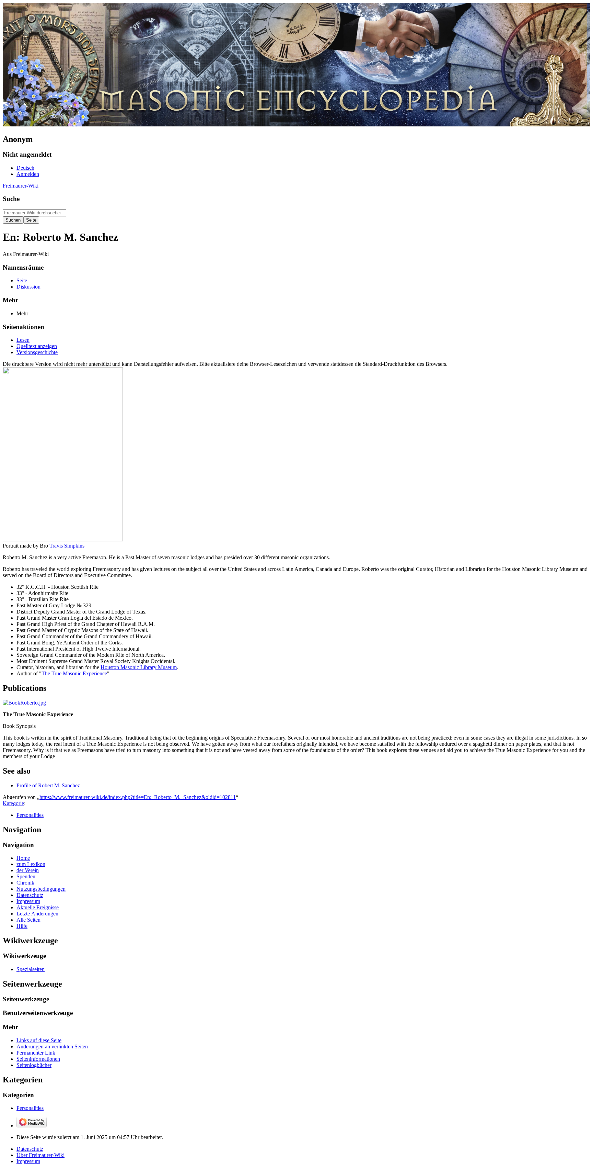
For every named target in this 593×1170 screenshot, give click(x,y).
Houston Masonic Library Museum (139, 667)
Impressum (28, 1161)
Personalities (30, 815)
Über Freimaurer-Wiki (40, 1155)
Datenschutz (29, 1149)
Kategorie (13, 803)
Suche (11, 198)
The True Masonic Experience (74, 673)
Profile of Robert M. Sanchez (48, 785)
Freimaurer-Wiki (20, 186)
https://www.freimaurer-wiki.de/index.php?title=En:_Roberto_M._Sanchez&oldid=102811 (137, 797)
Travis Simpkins (66, 546)
